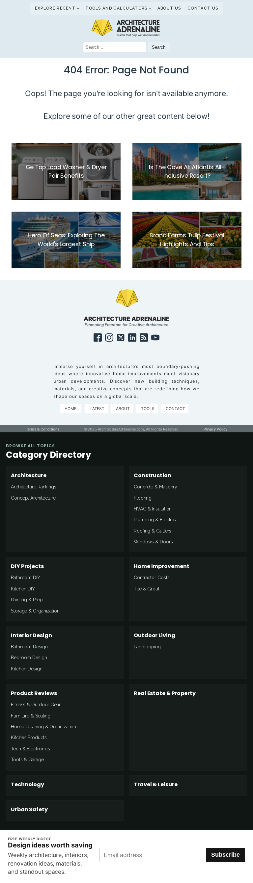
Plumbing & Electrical (156, 519)
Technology (27, 784)
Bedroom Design (29, 657)
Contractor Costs (151, 577)
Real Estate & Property (165, 693)
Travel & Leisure (155, 784)
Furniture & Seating (30, 715)
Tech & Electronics (30, 748)
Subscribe (225, 854)
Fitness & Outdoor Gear (36, 704)
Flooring (143, 498)
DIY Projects (27, 566)
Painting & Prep (27, 599)
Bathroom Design (29, 646)
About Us (169, 8)
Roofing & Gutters (152, 530)
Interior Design (31, 635)
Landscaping (147, 646)
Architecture (28, 475)
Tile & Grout (146, 588)
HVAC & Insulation (153, 508)
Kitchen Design (26, 668)
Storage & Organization (35, 610)
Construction (152, 475)
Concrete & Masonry (155, 486)
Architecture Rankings (33, 486)
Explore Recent (55, 8)
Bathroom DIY (25, 577)
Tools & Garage (27, 759)
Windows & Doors (153, 541)
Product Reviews (34, 693)
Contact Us (202, 8)
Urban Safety (29, 809)
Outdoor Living (154, 635)
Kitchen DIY (23, 588)
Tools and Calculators (116, 8)
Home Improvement (161, 566)
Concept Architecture (33, 498)
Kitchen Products (28, 737)
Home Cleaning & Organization (43, 726)
